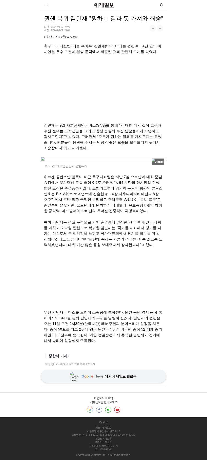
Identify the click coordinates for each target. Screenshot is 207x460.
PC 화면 (103, 421)
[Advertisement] (103, 88)
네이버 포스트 (108, 410)
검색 (161, 5)
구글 (90, 410)
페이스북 (99, 410)
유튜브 (117, 410)
